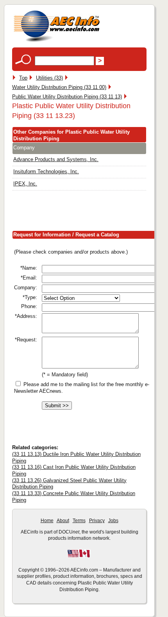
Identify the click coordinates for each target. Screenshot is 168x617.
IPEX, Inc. (25, 184)
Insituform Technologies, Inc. (46, 171)
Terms (79, 520)
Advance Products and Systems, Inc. (55, 159)
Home (47, 520)
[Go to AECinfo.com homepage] (56, 41)
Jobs (113, 520)
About (63, 520)
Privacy (97, 520)
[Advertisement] (90, 212)
